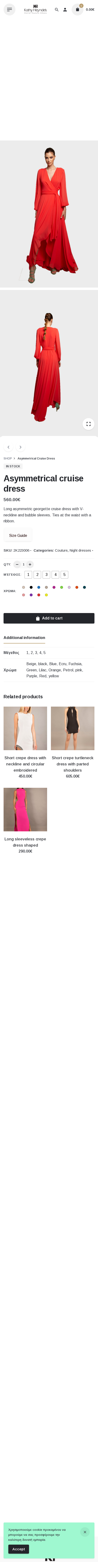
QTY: (7, 564)
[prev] (8, 446)
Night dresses (80, 550)
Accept (18, 1549)
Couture (61, 550)
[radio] (28, 574)
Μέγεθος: (12, 574)
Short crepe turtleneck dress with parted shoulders (72, 764)
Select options (25, 781)
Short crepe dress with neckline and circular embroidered (25, 764)
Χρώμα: (10, 591)
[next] (20, 446)
